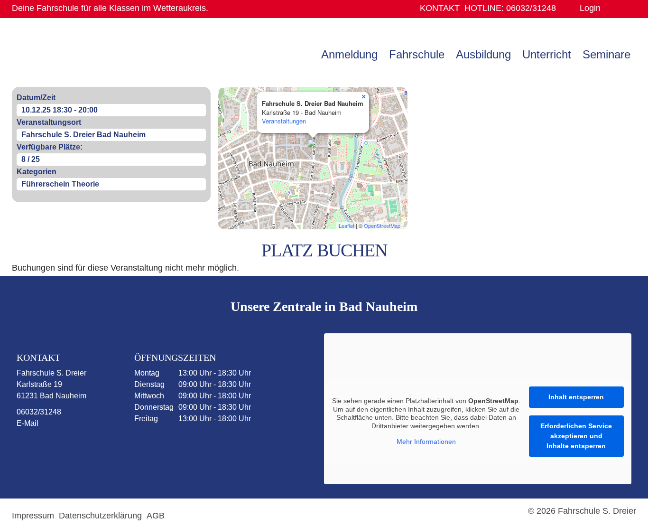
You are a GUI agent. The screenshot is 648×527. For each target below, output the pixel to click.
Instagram (77, 447)
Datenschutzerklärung (100, 515)
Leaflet (346, 225)
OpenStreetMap (382, 225)
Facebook (40, 447)
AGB (156, 515)
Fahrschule (416, 54)
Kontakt (440, 8)
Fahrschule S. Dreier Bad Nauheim (83, 135)
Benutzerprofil (611, 8)
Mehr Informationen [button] (426, 441)
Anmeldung (349, 54)
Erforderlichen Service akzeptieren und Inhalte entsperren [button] (576, 436)
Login (590, 8)
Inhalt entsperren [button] (576, 397)
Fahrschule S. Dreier (71, 53)
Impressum (33, 515)
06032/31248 (510, 8)
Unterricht (546, 54)
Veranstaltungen (284, 120)
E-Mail (27, 423)
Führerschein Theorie (60, 184)
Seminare (606, 54)
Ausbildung (483, 54)
